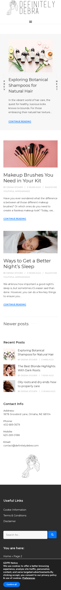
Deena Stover (14, 187)
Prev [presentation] (4, 85)
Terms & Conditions (14, 515)
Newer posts (16, 323)
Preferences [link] (28, 578)
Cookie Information (14, 509)
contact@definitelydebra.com (21, 445)
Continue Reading (19, 121)
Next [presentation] (57, 85)
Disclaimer (9, 521)
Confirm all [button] (12, 584)
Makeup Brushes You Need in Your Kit (28, 178)
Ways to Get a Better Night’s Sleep (27, 263)
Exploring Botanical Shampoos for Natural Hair (28, 85)
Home (7, 556)
